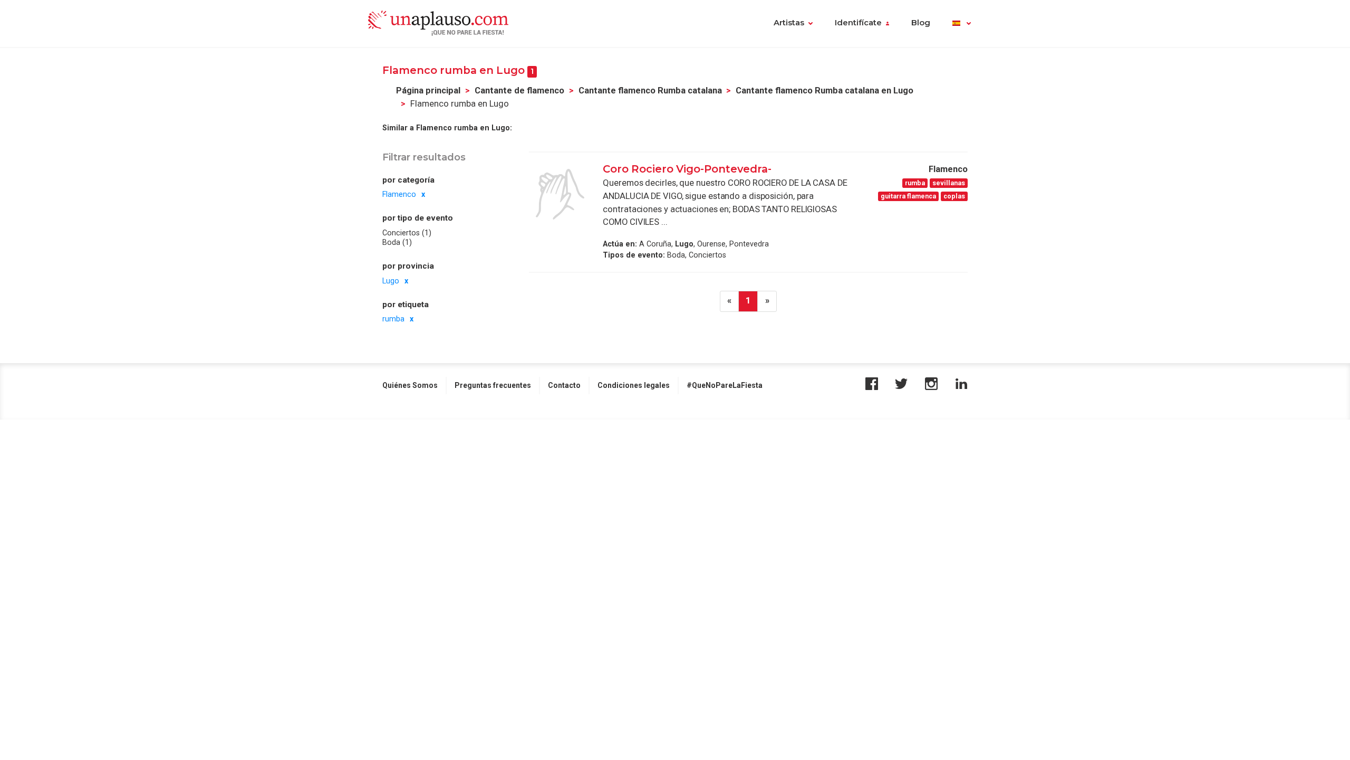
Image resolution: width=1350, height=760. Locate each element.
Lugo (390, 281)
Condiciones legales (633, 385)
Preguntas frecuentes (493, 385)
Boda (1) (397, 242)
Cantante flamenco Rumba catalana (650, 91)
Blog (920, 22)
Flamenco (399, 194)
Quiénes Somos (410, 385)
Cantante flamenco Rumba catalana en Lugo (824, 91)
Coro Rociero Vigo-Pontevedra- (687, 169)
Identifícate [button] (858, 22)
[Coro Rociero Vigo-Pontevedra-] (560, 194)
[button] (961, 24)
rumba (393, 319)
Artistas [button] (789, 22)
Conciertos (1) (406, 233)
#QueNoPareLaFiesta (725, 385)
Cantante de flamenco (519, 91)
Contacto (564, 385)
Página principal (428, 91)
